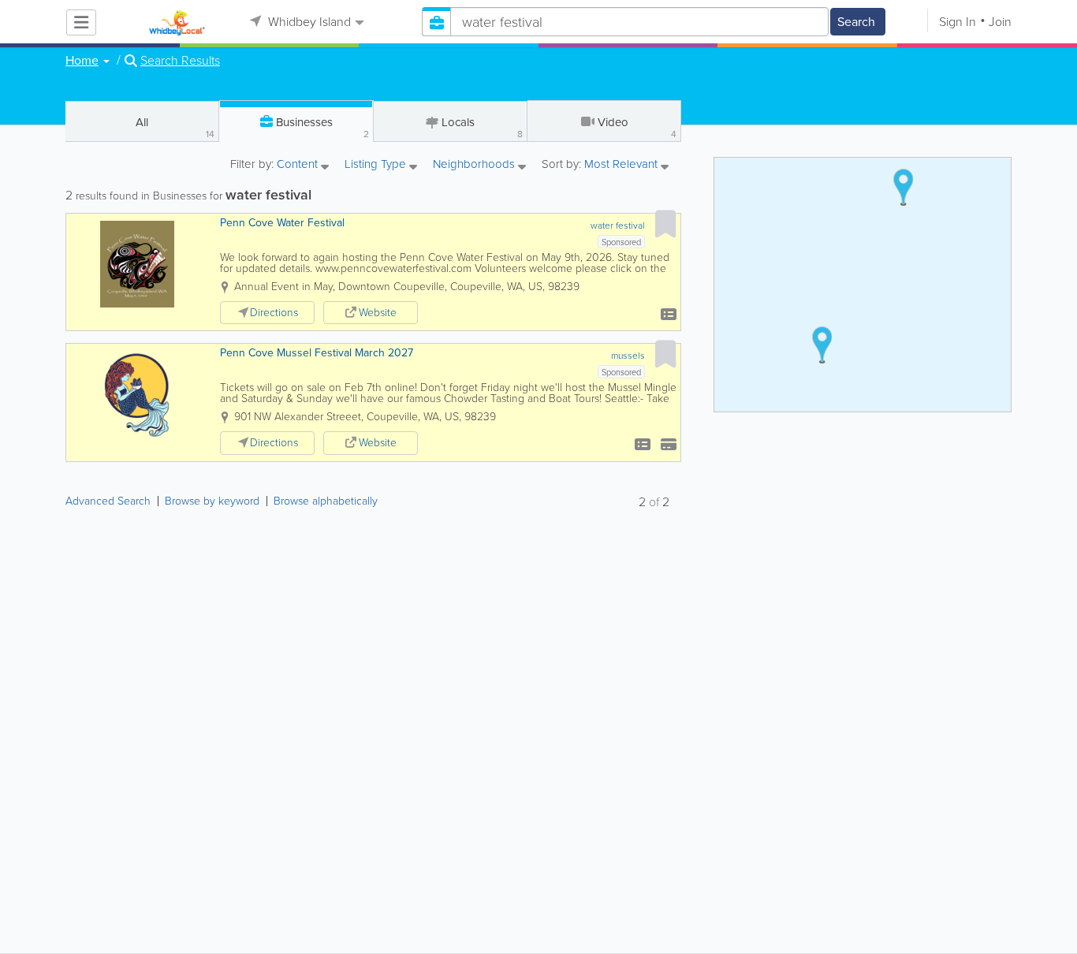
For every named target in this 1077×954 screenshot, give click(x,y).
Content (299, 165)
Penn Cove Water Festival (282, 222)
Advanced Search (108, 501)
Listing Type (377, 165)
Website (378, 313)
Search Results (180, 60)
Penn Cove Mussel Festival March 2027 (316, 353)
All (175, 127)
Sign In (957, 22)
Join (1000, 22)
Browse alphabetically (326, 501)
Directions (274, 313)
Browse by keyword (212, 501)
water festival (618, 225)
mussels (628, 355)
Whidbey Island (308, 22)
